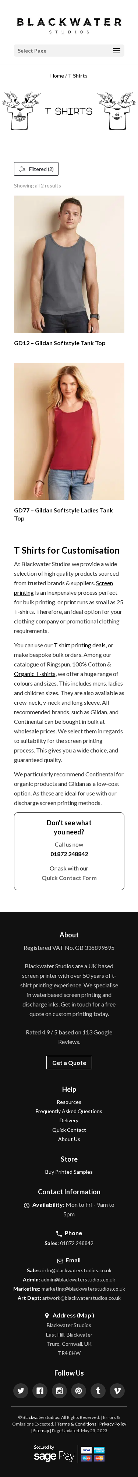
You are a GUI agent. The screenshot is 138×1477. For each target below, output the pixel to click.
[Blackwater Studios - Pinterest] (78, 1391)
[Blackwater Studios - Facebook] (39, 1391)
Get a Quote (69, 1062)
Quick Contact (69, 1129)
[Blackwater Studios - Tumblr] (98, 1391)
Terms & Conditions (76, 1424)
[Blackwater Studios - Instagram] (59, 1391)
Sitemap (41, 1430)
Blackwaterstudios (40, 1417)
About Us (69, 1139)
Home (57, 75)
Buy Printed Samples (69, 1172)
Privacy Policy (112, 1424)
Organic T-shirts (35, 673)
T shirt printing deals (80, 644)
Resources (69, 1102)
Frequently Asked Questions (69, 1111)
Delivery (69, 1120)
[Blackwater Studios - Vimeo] (117, 1391)
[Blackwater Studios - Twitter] (20, 1391)
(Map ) (85, 1314)
